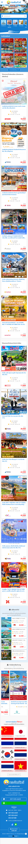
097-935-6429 (13, 813)
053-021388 (12, 818)
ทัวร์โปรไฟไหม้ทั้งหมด (13, 70)
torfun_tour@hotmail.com (15, 821)
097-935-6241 (13, 815)
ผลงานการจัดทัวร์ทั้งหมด (14, 774)
